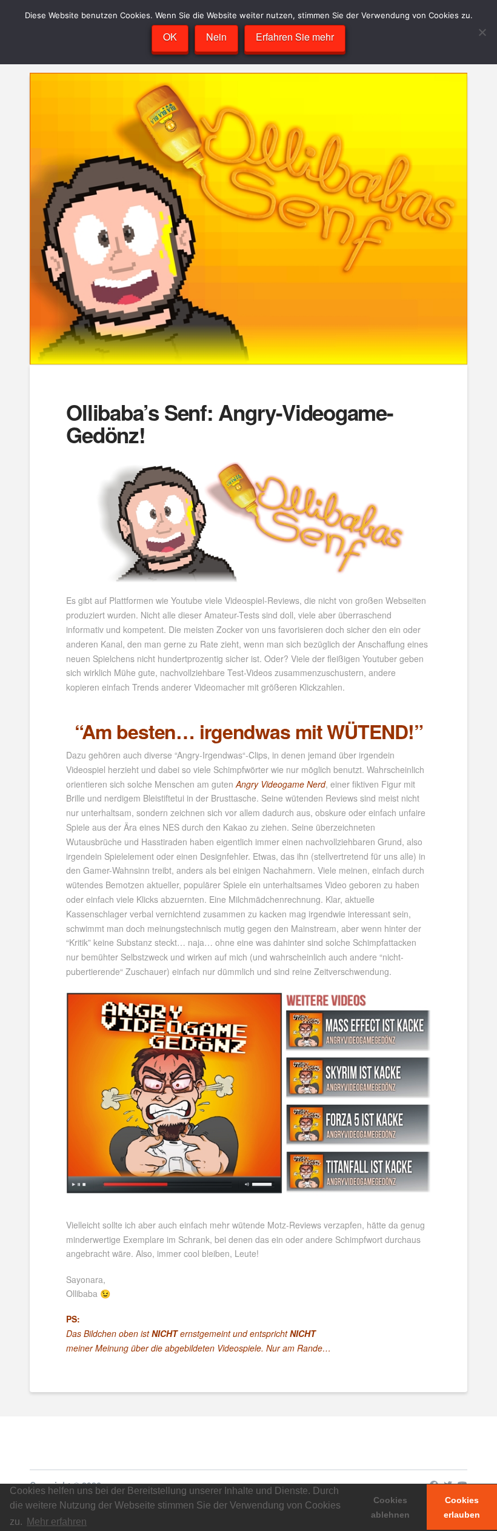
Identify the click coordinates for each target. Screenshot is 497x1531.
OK (170, 37)
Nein (216, 37)
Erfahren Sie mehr (295, 37)
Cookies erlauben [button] (462, 1507)
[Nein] (482, 32)
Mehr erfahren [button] (57, 1521)
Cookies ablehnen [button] (390, 1507)
